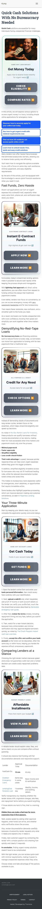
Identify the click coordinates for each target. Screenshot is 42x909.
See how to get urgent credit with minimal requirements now (19, 132)
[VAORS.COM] (4, 3)
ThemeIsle (28, 904)
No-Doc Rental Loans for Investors (24, 433)
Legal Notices (28, 894)
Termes (22, 899)
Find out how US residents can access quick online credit (19, 140)
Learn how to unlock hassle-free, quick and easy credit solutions (19, 149)
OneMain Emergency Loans (6, 780)
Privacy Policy (12, 899)
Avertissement (14, 894)
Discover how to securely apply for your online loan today (19, 124)
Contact (32, 899)
